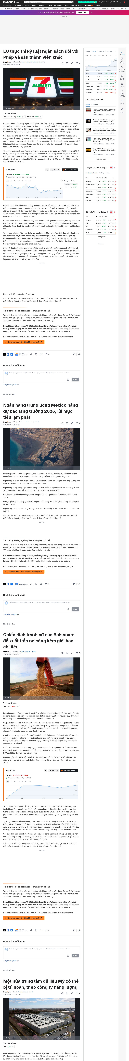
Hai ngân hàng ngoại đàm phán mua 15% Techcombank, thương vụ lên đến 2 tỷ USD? (104, 110)
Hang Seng (89, 89)
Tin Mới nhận (8, 8)
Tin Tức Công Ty (92, 8)
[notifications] (121, 2)
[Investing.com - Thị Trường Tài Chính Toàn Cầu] (11, 2)
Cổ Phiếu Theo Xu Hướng (96, 212)
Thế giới (68, 8)
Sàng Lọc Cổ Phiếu (76, 5)
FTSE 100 (89, 93)
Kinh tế (62, 8)
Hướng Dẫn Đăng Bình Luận (11, 385)
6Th (19, 180)
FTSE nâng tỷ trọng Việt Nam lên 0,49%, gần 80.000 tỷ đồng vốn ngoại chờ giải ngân (104, 139)
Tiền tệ (40, 8)
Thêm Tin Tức (100, 159)
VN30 (87, 73)
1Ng (8, 180)
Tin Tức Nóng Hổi (32, 8)
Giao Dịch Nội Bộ (103, 8)
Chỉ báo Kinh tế (82, 8)
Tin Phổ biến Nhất (20, 8)
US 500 (88, 83)
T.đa (30, 180)
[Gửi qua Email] (41, 354)
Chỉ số (94, 51)
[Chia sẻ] (62, 63)
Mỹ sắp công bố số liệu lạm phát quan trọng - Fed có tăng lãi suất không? (104, 120)
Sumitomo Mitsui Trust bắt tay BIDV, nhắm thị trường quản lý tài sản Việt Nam (104, 129)
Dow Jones (89, 86)
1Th (15, 180)
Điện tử (74, 8)
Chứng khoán (54, 8)
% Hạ (108, 173)
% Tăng (101, 173)
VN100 (88, 76)
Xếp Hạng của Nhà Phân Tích (118, 8)
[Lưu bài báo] (67, 63)
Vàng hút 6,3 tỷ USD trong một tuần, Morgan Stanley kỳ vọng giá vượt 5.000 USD (104, 150)
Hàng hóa (101, 51)
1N (22, 180)
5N (26, 180)
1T (11, 180)
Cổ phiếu (109, 51)
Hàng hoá (46, 8)
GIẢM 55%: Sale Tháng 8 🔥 (87, 2)
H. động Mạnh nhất (91, 173)
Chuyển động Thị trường (95, 168)
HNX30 (88, 80)
